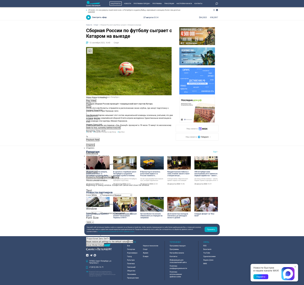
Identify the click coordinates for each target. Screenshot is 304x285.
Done (130, 241)
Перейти (260, 276)
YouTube (206, 253)
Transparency (108, 195)
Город (129, 256)
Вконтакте (207, 249)
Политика (131, 264)
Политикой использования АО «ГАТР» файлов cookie (116, 231)
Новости (127, 3)
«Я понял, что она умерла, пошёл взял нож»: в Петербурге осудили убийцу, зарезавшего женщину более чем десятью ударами (134, 11)
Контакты (198, 3)
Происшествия (133, 278)
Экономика (131, 274)
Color (88, 195)
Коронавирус (132, 253)
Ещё (215, 152)
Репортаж (93, 151)
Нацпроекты (116, 3)
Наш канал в (192, 129)
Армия (145, 253)
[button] (217, 10)
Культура (131, 260)
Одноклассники (209, 256)
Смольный (131, 267)
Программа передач (141, 3)
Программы (157, 3)
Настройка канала (177, 253)
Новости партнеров (99, 192)
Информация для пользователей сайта (178, 261)
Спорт (116, 43)
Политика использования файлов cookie (176, 274)
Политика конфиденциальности (178, 267)
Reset (107, 241)
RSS (205, 246)
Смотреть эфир (99, 17)
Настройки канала (184, 3)
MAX (205, 264)
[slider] (129, 120)
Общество (131, 271)
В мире (145, 256)
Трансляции (169, 3)
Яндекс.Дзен (208, 260)
